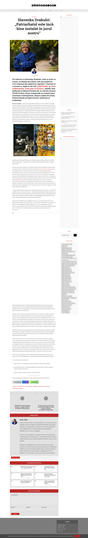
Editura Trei (65, 283)
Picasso (48, 386)
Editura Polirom (66, 279)
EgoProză (72, 287)
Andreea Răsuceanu (66, 248)
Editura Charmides (66, 269)
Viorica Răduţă (65, 312)
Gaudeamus (71, 290)
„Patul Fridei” (42, 86)
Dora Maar (29, 386)
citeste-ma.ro (24, 483)
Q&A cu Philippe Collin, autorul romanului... (26, 481)
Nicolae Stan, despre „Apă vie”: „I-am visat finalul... (27, 467)
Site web (44, 507)
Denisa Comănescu (72, 263)
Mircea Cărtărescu (66, 301)
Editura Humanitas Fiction (68, 272)
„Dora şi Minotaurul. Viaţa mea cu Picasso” (34, 87)
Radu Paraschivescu (66, 305)
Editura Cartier (65, 267)
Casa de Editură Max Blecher (68, 255)
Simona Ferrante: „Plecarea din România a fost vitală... (50, 475)
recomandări (49, 10)
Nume (13, 507)
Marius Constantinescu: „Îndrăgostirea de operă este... (26, 475)
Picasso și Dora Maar (45, 169)
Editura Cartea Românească (68, 265)
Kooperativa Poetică (67, 296)
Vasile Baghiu (65, 310)
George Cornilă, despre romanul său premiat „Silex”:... (49, 482)
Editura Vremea (66, 285)
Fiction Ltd (65, 288)
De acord (77, 536)
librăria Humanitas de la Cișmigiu (69, 297)
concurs (73, 261)
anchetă (64, 246)
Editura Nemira (66, 276)
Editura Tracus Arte (66, 281)
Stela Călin (36, 75)
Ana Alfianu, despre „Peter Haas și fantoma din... (49, 468)
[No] (84, 536)
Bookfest (64, 253)
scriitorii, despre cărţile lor (33, 10)
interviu (72, 292)
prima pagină (23, 10)
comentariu (14, 495)
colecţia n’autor (66, 261)
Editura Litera (65, 274)
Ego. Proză (65, 287)
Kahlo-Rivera (18, 179)
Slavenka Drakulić (18, 388)
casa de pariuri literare (67, 257)
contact (61, 10)
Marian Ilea (65, 299)
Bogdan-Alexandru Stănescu (68, 251)
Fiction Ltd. (72, 288)
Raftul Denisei (66, 306)
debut (64, 263)
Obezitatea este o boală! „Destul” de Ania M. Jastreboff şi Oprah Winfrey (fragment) (69, 130)
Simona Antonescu (66, 308)
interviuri (34, 16)
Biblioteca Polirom (66, 249)
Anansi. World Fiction (19, 386)
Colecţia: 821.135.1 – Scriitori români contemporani (69, 259)
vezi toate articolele (15, 457)
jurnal (64, 294)
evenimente (42, 10)
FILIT (64, 290)
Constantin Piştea (25, 469)
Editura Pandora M (39, 386)
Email (28, 507)
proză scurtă (71, 303)
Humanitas (65, 292)
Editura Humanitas (66, 270)
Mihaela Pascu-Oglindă (49, 470)
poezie (56, 10)
